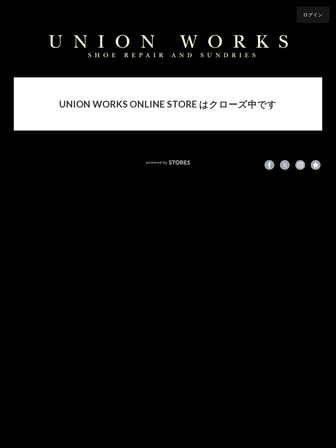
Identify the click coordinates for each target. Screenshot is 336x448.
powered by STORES (168, 162)
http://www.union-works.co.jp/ (316, 165)
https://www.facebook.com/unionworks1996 (269, 165)
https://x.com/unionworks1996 (285, 165)
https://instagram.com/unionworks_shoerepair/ (300, 165)
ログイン (313, 14)
